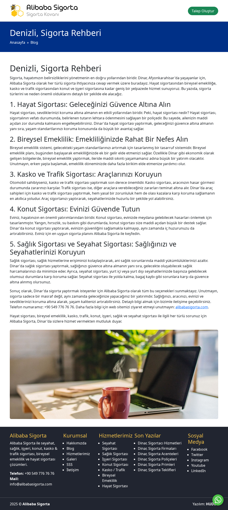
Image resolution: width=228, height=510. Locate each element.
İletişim (73, 469)
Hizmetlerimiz (78, 453)
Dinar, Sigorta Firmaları (157, 448)
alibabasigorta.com (191, 307)
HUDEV (212, 504)
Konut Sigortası (115, 464)
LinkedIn (198, 470)
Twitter (197, 454)
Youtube (198, 465)
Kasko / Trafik (113, 469)
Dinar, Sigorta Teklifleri (157, 469)
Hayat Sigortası (115, 485)
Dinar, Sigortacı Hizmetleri (159, 443)
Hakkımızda (76, 443)
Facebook (199, 449)
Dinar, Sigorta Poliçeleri (157, 459)
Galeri (72, 459)
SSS (70, 464)
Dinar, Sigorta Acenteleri (158, 453)
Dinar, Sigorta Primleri (156, 464)
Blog (34, 42)
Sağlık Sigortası (115, 453)
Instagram (200, 460)
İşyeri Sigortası (114, 459)
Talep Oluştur (203, 10)
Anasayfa (17, 42)
